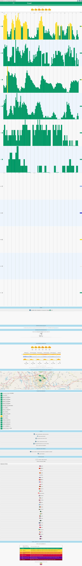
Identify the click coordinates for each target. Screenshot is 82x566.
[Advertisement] (25, 318)
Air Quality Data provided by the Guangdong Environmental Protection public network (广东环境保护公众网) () (41, 327)
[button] (40, 376)
